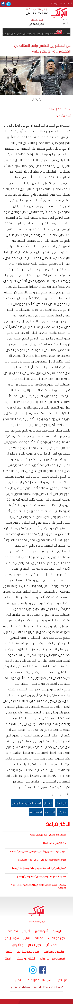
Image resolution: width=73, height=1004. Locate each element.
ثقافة (8, 951)
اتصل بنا (17, 980)
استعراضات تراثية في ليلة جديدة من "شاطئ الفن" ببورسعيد (41, 876)
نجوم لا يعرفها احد (28, 951)
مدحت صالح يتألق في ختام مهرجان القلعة (48, 835)
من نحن (62, 980)
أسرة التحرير (41, 931)
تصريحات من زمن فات (52, 958)
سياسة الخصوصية (39, 980)
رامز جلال (48, 803)
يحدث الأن (51, 944)
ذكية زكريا (62, 812)
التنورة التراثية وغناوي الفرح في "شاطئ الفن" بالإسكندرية (42, 860)
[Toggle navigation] (5, 28)
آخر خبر (26, 931)
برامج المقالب (61, 803)
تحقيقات (13, 931)
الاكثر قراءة (58, 824)
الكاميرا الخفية (36, 812)
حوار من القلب (56, 938)
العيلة (8, 958)
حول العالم (34, 944)
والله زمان (17, 944)
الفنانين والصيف (25, 958)
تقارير (27, 938)
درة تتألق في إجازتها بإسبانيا (54, 843)
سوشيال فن (11, 938)
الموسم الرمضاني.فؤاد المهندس (26, 803)
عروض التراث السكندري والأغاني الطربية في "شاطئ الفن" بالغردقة (37, 851)
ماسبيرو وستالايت (54, 951)
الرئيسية (57, 931)
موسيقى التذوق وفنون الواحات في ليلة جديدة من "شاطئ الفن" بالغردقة (38, 886)
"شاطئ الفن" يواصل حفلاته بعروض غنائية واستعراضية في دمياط (38, 868)
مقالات (39, 938)
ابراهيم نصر (50, 812)
